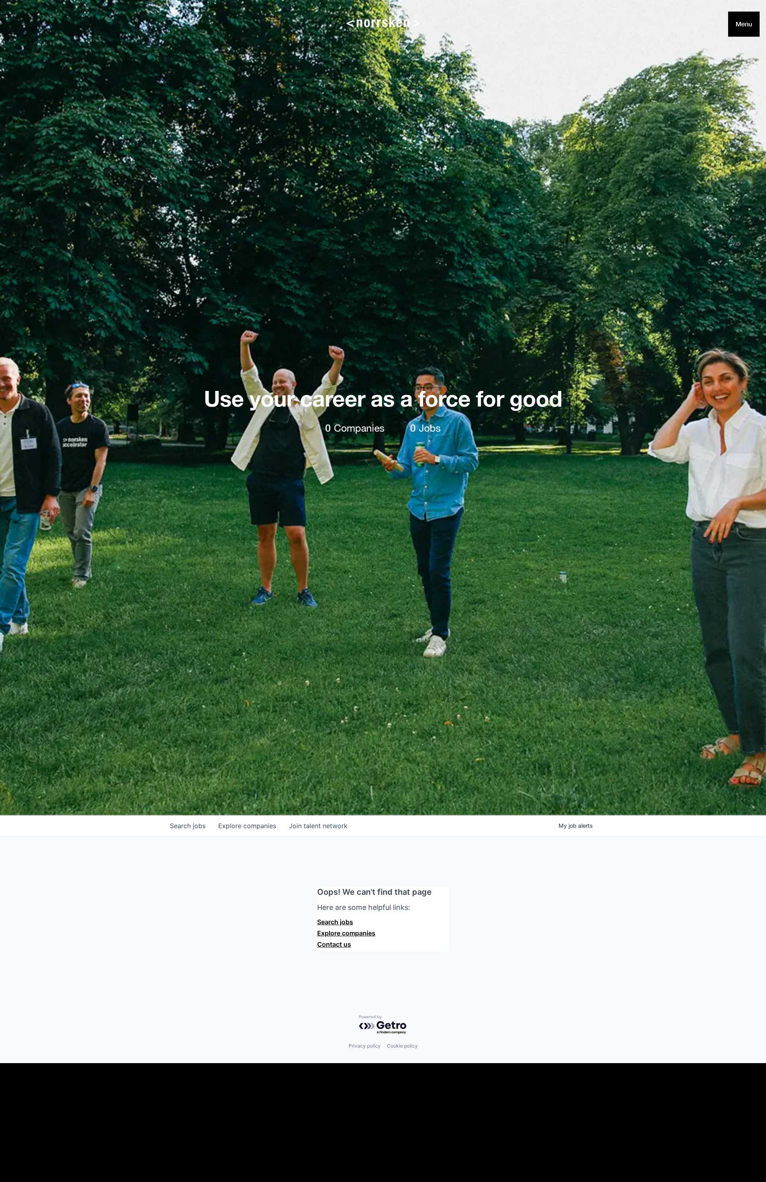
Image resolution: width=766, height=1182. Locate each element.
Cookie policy (402, 1046)
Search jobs (335, 922)
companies (247, 826)
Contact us (334, 944)
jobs (187, 826)
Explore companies (346, 933)
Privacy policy (365, 1046)
